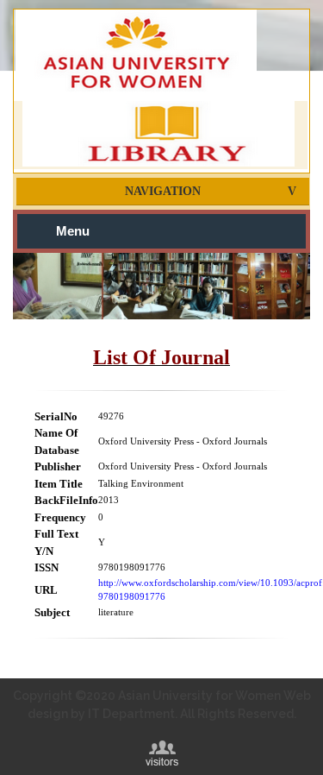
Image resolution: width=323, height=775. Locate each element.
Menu (73, 231)
